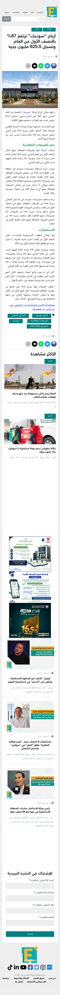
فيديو (7, 12)
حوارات (24, 12)
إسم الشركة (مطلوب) (44, 892)
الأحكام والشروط (21, 978)
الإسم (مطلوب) (46, 917)
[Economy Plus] (52, 11)
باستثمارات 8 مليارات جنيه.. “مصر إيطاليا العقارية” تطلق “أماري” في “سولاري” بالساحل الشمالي (30, 745)
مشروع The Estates (39, 326)
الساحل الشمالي (18, 316)
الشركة (44, 150)
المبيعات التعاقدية (39, 321)
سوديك (26, 112)
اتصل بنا (19, 982)
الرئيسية (40, 12)
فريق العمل (38, 978)
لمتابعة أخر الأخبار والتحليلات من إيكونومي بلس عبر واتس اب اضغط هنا (32, 307)
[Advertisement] (30, 529)
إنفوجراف (15, 12)
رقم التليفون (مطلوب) (43, 905)
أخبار (32, 12)
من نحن (52, 978)
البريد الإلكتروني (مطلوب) (41, 880)
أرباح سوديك (42, 316)
